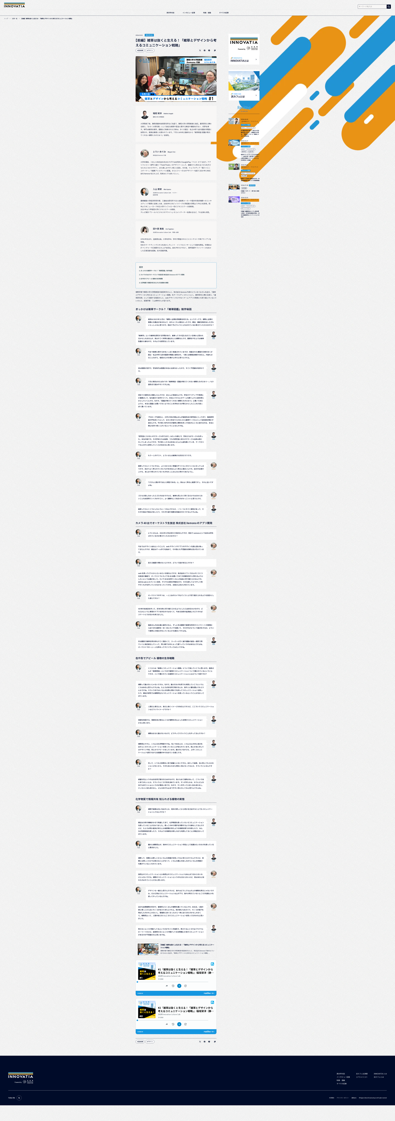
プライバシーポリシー (343, 1098)
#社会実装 (244, 176)
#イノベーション (246, 208)
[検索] (389, 7)
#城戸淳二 (244, 152)
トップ (6, 19)
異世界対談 (170, 13)
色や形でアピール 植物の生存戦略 (152, 279)
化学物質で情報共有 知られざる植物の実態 (154, 283)
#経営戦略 (140, 51)
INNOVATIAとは (380, 1074)
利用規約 (331, 1098)
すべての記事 (224, 13)
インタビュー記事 (189, 13)
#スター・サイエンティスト (248, 128)
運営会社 (354, 1098)
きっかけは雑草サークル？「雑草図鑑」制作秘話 (156, 271)
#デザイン (150, 51)
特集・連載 (207, 13)
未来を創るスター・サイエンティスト (250, 122)
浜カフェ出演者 (362, 1074)
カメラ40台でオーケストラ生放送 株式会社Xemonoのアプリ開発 (162, 275)
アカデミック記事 (246, 125)
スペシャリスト (362, 1077)
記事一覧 (14, 19)
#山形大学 (250, 152)
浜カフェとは (379, 1077)
